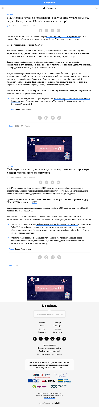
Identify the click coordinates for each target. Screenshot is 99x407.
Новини (42, 323)
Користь (42, 329)
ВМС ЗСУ (19, 126)
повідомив (19, 45)
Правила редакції (49, 345)
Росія (27, 126)
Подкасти (42, 332)
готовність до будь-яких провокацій (63, 36)
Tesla (17, 265)
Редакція (57, 323)
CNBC (34, 202)
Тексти (41, 326)
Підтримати (49, 3)
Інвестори (57, 326)
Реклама (57, 329)
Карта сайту (57, 332)
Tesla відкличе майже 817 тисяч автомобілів (56, 238)
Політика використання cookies (49, 354)
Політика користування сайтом (49, 348)
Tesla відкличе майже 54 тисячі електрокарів (57, 224)
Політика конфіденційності (49, 351)
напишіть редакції (49, 397)
